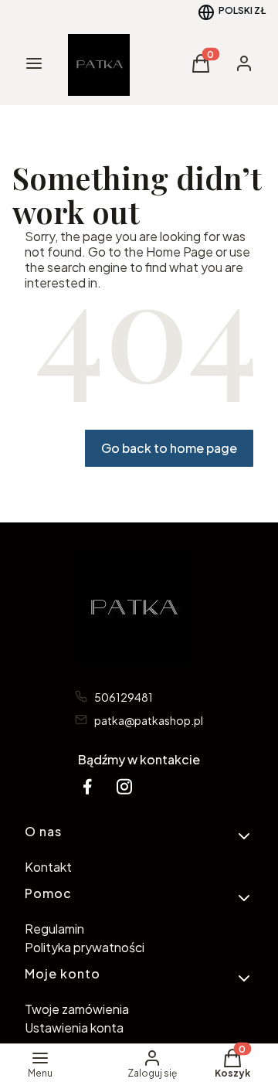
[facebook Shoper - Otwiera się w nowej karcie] (87, 786)
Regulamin (54, 928)
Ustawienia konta (74, 1027)
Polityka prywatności (84, 947)
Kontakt (48, 867)
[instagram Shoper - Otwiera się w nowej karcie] (124, 786)
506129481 (123, 697)
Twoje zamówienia (77, 1009)
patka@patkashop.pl (148, 720)
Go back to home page (169, 448)
